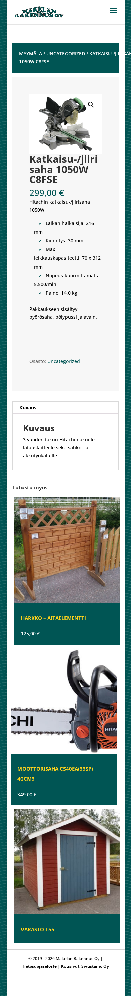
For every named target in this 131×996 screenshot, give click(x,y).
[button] (91, 105)
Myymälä (30, 53)
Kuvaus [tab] (27, 407)
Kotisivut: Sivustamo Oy (85, 966)
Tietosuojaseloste (39, 966)
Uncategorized (65, 53)
